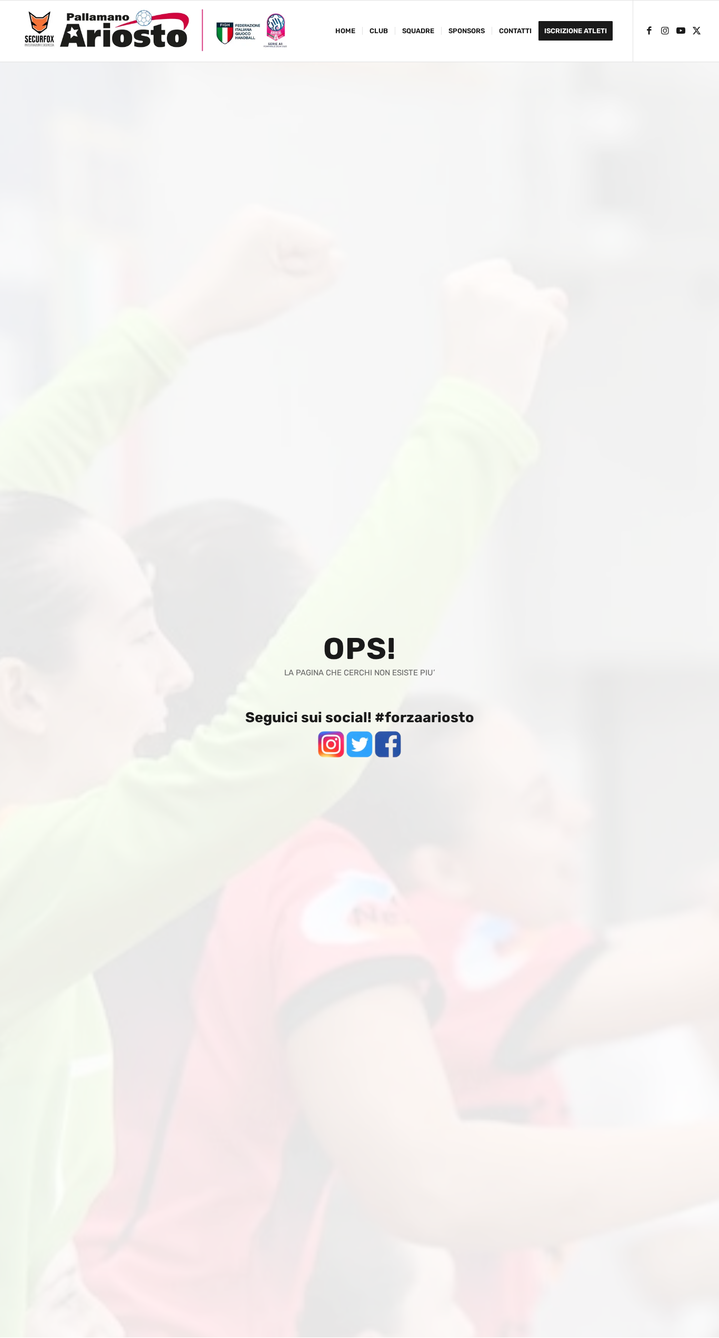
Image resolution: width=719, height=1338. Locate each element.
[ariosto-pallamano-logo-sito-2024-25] (155, 31)
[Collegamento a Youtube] (681, 30)
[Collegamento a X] (697, 30)
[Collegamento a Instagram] (665, 30)
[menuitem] (345, 31)
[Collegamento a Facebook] (649, 30)
